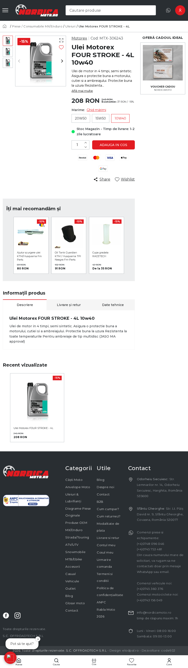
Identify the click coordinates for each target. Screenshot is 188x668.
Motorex (79, 38)
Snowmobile (75, 552)
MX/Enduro (74, 530)
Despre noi (105, 487)
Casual (70, 574)
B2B (100, 501)
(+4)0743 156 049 (150, 600)
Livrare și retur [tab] (69, 305)
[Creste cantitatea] (85, 143)
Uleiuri (70, 26)
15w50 (100, 118)
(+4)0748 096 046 (150, 544)
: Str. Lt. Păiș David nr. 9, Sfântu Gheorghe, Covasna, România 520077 (160, 514)
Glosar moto (75, 603)
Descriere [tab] (25, 305)
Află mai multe (82, 91)
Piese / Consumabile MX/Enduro (37, 26)
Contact (71, 610)
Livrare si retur (108, 538)
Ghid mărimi (96, 110)
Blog (69, 596)
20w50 (81, 118)
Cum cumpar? (108, 509)
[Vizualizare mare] (61, 40)
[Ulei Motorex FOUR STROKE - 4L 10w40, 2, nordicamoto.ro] (8, 52)
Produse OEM (76, 522)
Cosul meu (105, 552)
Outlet (70, 588)
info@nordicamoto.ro (154, 612)
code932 (168, 650)
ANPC (101, 602)
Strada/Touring (77, 537)
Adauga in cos (113, 145)
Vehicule (72, 581)
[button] (10, 657)
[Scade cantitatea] (85, 147)
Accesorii (72, 566)
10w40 (120, 118)
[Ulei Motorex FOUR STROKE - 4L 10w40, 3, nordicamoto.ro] (8, 63)
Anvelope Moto (77, 487)
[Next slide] (60, 61)
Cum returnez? (109, 516)
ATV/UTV (72, 544)
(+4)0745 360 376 (150, 589)
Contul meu (106, 545)
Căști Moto (74, 480)
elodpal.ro (130, 650)
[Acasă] (6, 26)
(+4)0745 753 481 (149, 549)
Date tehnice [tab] (113, 305)
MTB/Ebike (73, 559)
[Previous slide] (21, 61)
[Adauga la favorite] (61, 47)
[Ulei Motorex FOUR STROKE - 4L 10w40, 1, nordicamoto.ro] (8, 41)
